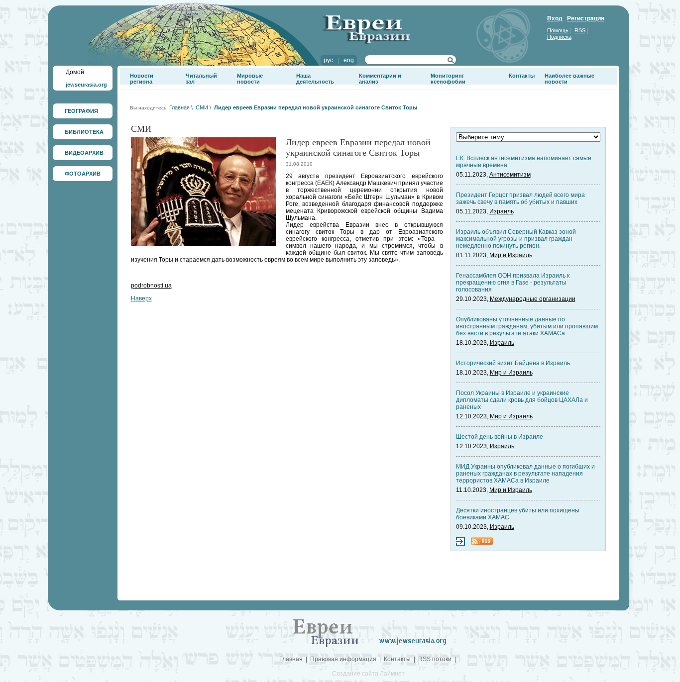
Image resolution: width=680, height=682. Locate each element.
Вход (555, 18)
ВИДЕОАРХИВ (84, 153)
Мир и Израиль (510, 255)
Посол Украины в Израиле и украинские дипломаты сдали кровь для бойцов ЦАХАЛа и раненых (522, 400)
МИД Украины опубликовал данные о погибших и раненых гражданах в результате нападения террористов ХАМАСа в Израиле (525, 473)
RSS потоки (435, 659)
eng (348, 60)
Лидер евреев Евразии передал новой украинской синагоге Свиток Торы (315, 107)
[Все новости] (460, 543)
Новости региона (141, 79)
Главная (179, 107)
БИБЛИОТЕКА (84, 132)
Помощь (557, 30)
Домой (75, 72)
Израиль (501, 211)
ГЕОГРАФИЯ (81, 111)
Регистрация (585, 18)
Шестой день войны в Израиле (499, 436)
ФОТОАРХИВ (83, 174)
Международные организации (532, 298)
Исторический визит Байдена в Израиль (513, 363)
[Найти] (451, 61)
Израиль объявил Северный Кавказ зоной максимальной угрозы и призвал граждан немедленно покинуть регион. (516, 238)
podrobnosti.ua (151, 285)
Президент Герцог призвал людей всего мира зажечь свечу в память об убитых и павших (520, 198)
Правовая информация (343, 659)
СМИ (202, 107)
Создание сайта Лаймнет (368, 673)
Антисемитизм (510, 174)
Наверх (141, 298)
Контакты (522, 76)
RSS (579, 30)
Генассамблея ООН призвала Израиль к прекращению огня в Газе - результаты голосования (512, 282)
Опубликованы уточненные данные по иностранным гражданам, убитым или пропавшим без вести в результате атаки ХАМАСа (527, 326)
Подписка (559, 37)
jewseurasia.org (86, 85)
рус (328, 60)
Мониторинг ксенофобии (448, 79)
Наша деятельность (315, 79)
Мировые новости (250, 79)
